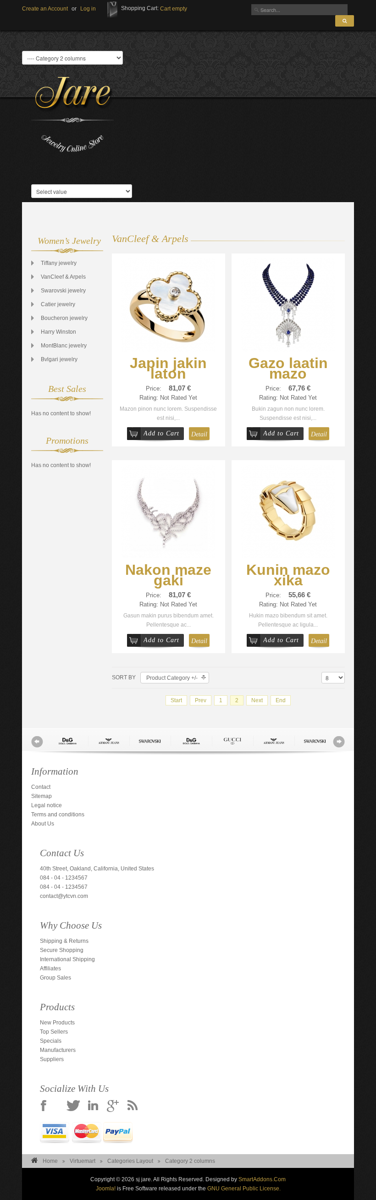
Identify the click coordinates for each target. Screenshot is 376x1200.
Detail (199, 434)
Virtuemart (82, 1161)
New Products (57, 1022)
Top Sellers (54, 1032)
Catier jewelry (58, 304)
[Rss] (132, 1106)
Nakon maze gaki (168, 575)
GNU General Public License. (244, 1188)
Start (176, 700)
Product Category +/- (172, 678)
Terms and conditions (57, 814)
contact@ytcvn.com (64, 896)
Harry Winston (58, 332)
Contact (40, 787)
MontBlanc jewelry (64, 345)
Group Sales (55, 977)
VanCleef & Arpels (63, 277)
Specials (50, 1041)
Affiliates (50, 968)
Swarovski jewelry (63, 290)
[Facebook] (43, 1106)
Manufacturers (58, 1050)
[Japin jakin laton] (168, 304)
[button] (88, 9)
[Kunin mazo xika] (288, 511)
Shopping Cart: (140, 8)
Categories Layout (130, 1161)
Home (50, 1161)
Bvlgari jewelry (59, 359)
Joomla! (106, 1188)
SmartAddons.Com (262, 1179)
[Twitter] (73, 1106)
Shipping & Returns (64, 941)
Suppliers (52, 1059)
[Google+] (113, 1106)
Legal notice (46, 805)
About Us (42, 823)
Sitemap (41, 796)
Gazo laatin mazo (288, 368)
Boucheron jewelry (64, 318)
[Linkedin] (93, 1106)
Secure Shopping (61, 950)
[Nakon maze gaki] (168, 511)
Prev (200, 700)
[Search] (344, 21)
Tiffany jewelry (59, 263)
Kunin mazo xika (288, 575)
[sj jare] (72, 114)
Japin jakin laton (168, 368)
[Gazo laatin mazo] (288, 304)
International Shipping (67, 959)
